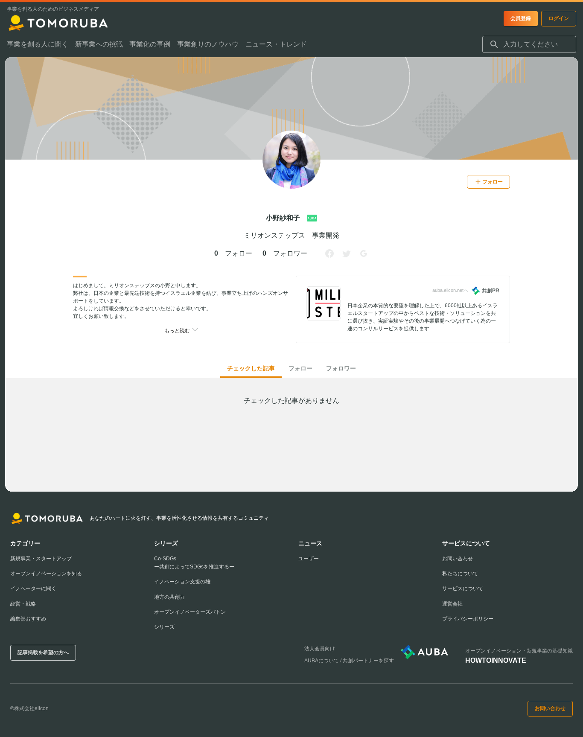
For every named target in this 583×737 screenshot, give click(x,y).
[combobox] (529, 44)
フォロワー (341, 368)
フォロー (300, 368)
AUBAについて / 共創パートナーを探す (349, 661)
